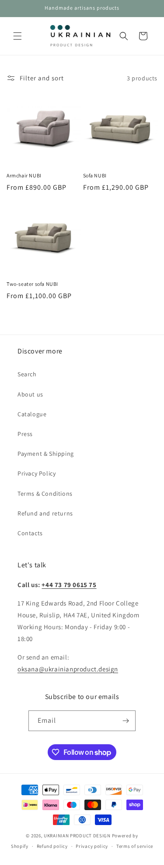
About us (30, 394)
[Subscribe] (125, 720)
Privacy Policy (36, 473)
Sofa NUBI (95, 175)
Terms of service (134, 846)
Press (25, 434)
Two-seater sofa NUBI (32, 284)
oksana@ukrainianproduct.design (67, 669)
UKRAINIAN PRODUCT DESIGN (77, 836)
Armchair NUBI (24, 175)
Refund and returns (45, 513)
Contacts (30, 533)
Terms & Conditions (45, 493)
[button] (17, 36)
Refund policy (52, 846)
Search (27, 374)
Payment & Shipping (45, 454)
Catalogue (31, 414)
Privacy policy (92, 846)
